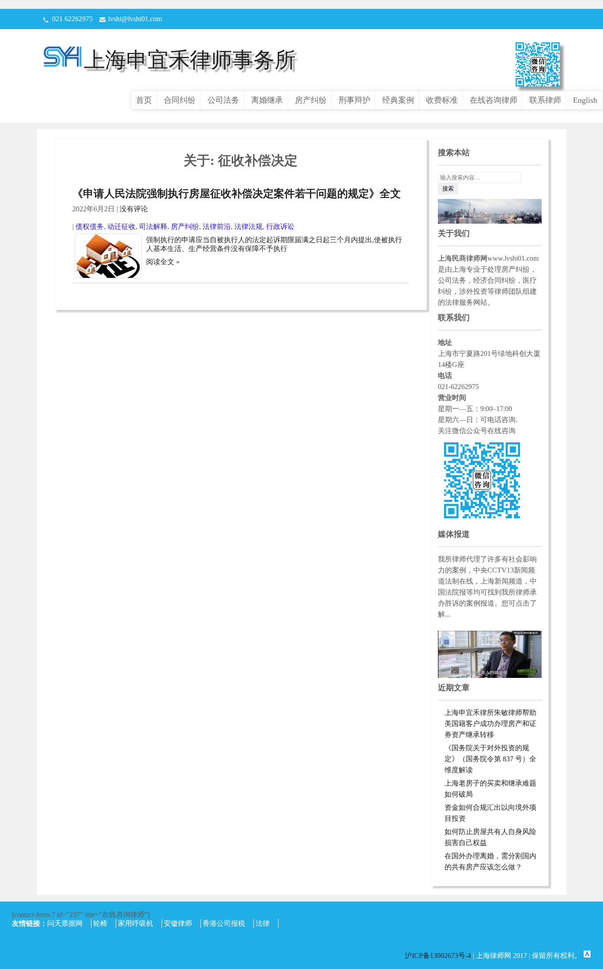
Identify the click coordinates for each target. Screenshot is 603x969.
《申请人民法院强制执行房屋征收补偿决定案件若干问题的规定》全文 (236, 193)
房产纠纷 (311, 100)
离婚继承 (267, 100)
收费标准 (442, 100)
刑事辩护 (354, 100)
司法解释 (153, 226)
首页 (144, 100)
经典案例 (398, 100)
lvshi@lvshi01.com (135, 18)
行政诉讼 (280, 226)
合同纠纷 (180, 100)
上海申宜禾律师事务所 (190, 59)
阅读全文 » (163, 262)
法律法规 (248, 226)
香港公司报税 (224, 923)
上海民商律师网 (462, 258)
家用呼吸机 (135, 923)
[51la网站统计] (587, 955)
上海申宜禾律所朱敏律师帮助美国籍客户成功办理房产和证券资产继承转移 (490, 723)
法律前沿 (217, 226)
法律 (263, 923)
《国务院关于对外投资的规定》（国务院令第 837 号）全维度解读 (490, 759)
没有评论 (134, 209)
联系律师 (545, 100)
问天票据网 (65, 923)
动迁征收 (121, 226)
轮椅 (100, 923)
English (585, 100)
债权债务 (89, 226)
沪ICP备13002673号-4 (439, 955)
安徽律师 (178, 923)
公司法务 (223, 100)
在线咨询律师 (493, 100)
